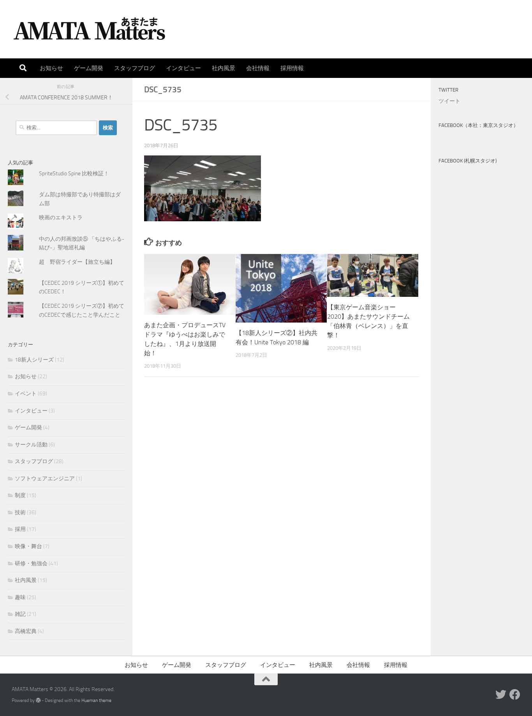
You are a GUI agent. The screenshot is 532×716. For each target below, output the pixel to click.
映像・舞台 (28, 546)
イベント (26, 393)
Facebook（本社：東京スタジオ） (478, 125)
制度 (20, 495)
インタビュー (183, 68)
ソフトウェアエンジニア (45, 478)
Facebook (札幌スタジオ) (468, 161)
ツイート (449, 101)
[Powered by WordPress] (38, 700)
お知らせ (51, 68)
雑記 (20, 614)
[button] (202, 188)
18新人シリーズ (34, 359)
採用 (20, 529)
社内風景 (223, 68)
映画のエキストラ (61, 217)
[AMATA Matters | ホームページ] (89, 29)
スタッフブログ (134, 68)
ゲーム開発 (88, 68)
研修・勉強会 (31, 563)
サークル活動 (31, 444)
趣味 (20, 597)
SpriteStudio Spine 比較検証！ (74, 173)
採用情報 (292, 68)
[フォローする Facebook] (514, 694)
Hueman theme (96, 700)
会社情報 (258, 68)
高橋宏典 (26, 631)
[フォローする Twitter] (500, 694)
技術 (20, 512)
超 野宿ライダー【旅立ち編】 (77, 262)
